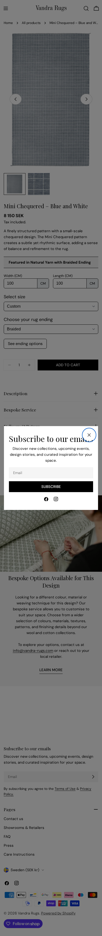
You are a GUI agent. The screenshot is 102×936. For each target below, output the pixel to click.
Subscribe (51, 486)
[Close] (89, 435)
